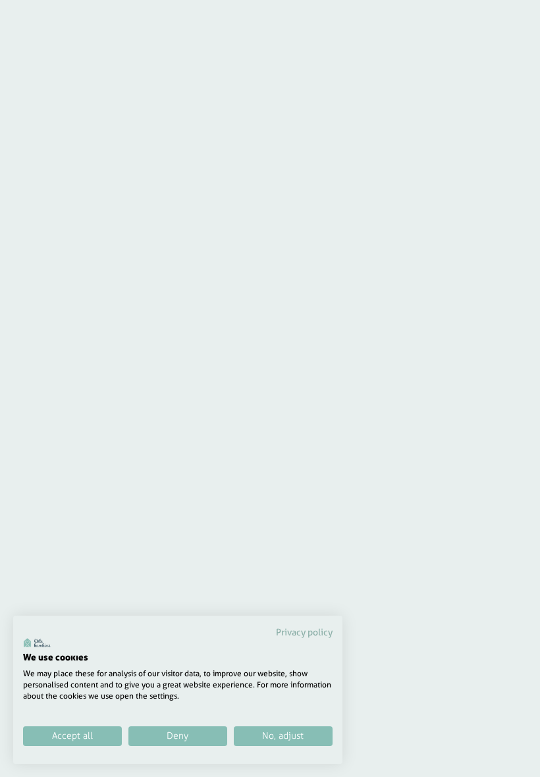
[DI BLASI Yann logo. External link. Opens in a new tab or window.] (37, 643)
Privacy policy (304, 632)
